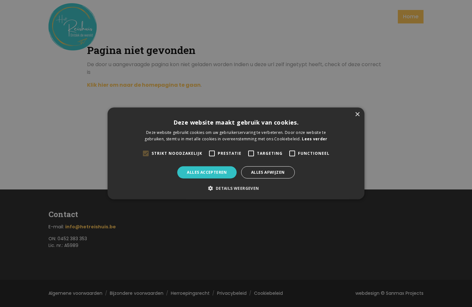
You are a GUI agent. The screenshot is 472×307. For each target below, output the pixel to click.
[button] (236, 188)
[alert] (236, 153)
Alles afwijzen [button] (268, 172)
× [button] (357, 114)
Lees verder (314, 139)
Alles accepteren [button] (207, 172)
